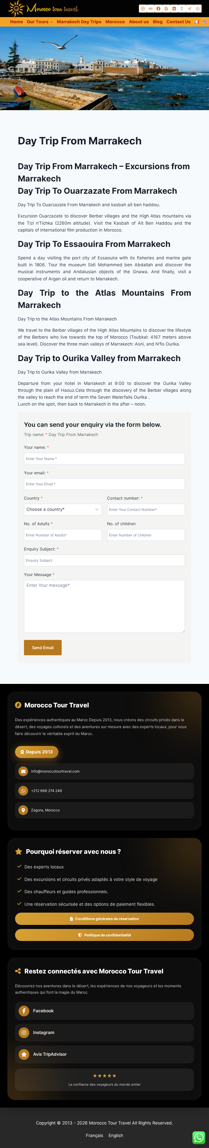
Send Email (43, 647)
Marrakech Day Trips (79, 21)
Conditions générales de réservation (107, 918)
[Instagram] (143, 9)
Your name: (36, 447)
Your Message (39, 574)
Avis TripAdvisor (50, 1054)
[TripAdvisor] (151, 9)
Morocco (115, 21)
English (116, 1135)
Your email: (36, 472)
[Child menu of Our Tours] (39, 22)
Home (16, 21)
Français (94, 1135)
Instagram (43, 1032)
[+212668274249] (182, 9)
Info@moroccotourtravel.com (55, 771)
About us (139, 21)
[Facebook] (158, 9)
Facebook (43, 1010)
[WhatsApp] (198, 9)
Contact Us (178, 21)
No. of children (121, 523)
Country (33, 498)
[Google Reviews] (166, 9)
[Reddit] (174, 9)
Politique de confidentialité (107, 935)
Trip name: (35, 434)
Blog (158, 21)
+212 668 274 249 (46, 790)
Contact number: (125, 498)
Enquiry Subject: (41, 549)
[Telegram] (190, 9)
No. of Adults (38, 523)
